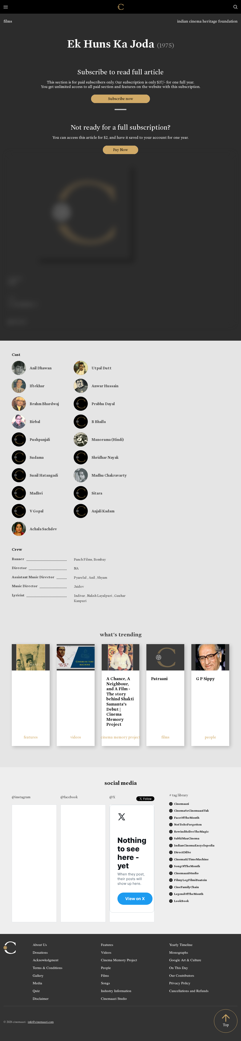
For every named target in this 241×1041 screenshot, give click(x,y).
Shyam (102, 577)
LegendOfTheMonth (188, 894)
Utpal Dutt (102, 368)
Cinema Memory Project (119, 959)
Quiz (36, 990)
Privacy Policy (179, 983)
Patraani (159, 678)
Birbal (35, 421)
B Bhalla (99, 421)
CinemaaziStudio (186, 873)
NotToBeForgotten (188, 824)
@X (112, 797)
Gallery (38, 975)
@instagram (21, 797)
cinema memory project (120, 737)
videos (75, 737)
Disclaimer (40, 998)
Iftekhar (37, 386)
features (31, 737)
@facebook (69, 797)
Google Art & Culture (185, 959)
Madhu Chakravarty (109, 475)
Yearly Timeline (181, 944)
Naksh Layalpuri (100, 596)
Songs (105, 983)
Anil (92, 577)
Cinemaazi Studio (114, 998)
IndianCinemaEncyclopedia (194, 845)
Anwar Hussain (105, 386)
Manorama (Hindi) (108, 439)
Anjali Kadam (103, 511)
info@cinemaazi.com (41, 1022)
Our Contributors (181, 975)
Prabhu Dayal (103, 404)
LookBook (181, 901)
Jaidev (79, 586)
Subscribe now (120, 98)
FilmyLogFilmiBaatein (190, 880)
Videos (106, 952)
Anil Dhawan (41, 368)
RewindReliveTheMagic (191, 831)
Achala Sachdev (43, 529)
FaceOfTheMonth (186, 817)
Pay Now (120, 150)
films (8, 21)
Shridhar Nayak (105, 457)
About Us (40, 944)
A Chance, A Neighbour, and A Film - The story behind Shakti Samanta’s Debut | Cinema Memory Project (120, 701)
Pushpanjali (40, 439)
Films (105, 975)
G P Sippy (205, 678)
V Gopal (37, 511)
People (106, 967)
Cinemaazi (181, 804)
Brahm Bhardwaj (44, 404)
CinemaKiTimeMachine (191, 859)
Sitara (97, 493)
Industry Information (116, 990)
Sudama (37, 457)
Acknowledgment (45, 959)
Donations (40, 952)
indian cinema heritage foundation (207, 21)
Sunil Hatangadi (44, 475)
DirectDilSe (182, 852)
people (210, 737)
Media (37, 983)
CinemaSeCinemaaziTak (191, 810)
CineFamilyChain (186, 887)
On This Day (178, 967)
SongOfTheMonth (187, 866)
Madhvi (36, 493)
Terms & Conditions (47, 967)
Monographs (178, 952)
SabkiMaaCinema (186, 838)
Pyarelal (80, 577)
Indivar (80, 596)
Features (107, 944)
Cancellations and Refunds (189, 990)
